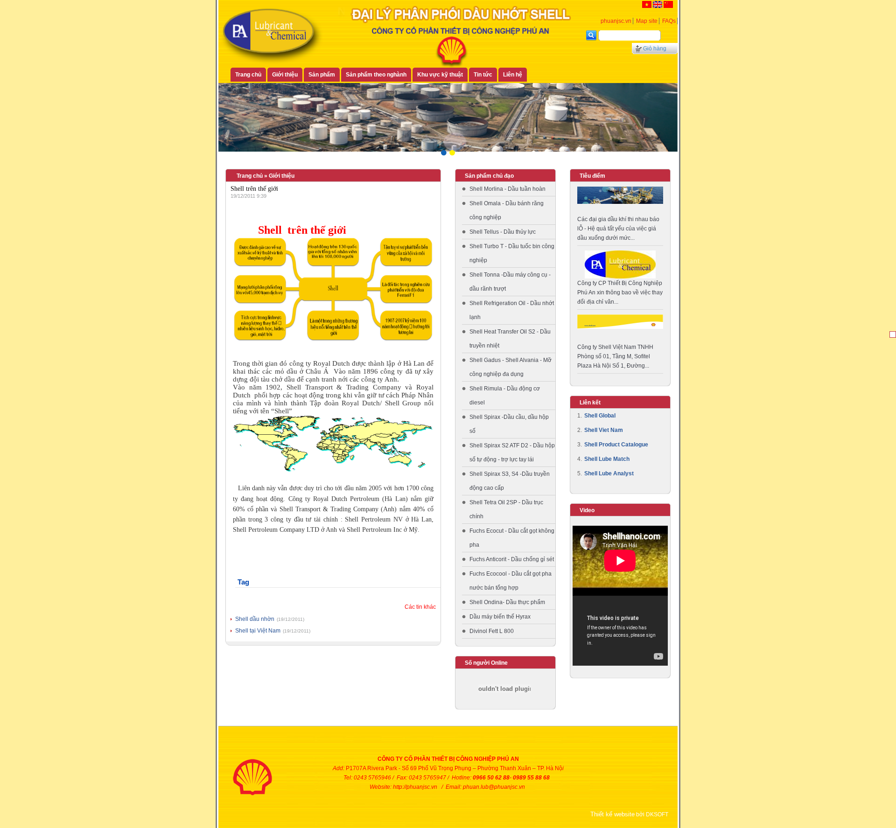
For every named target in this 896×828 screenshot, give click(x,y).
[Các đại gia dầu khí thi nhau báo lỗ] (620, 194)
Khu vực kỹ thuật (440, 74)
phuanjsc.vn (616, 21)
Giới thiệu (285, 74)
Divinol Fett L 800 (491, 631)
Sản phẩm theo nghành (376, 74)
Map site (647, 21)
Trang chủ (248, 74)
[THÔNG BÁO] (620, 264)
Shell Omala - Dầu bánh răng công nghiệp (506, 210)
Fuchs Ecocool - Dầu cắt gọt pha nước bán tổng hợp (510, 581)
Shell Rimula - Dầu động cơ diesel (504, 395)
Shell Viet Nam (603, 430)
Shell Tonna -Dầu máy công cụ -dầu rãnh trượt (510, 281)
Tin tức (483, 74)
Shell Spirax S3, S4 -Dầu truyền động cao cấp (509, 481)
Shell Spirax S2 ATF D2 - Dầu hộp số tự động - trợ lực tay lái (512, 452)
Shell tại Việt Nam (257, 630)
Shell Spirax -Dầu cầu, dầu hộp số (509, 424)
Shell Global (600, 415)
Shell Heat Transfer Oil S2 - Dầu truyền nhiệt (510, 338)
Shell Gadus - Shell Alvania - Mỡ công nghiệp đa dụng (510, 367)
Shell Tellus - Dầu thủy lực (502, 232)
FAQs (669, 21)
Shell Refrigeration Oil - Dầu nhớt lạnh (511, 310)
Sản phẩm (321, 74)
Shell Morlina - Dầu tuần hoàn (507, 189)
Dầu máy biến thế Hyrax (500, 616)
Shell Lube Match (607, 459)
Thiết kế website (612, 814)
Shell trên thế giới (254, 188)
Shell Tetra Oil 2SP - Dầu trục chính (506, 509)
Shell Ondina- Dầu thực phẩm (507, 602)
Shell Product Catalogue (616, 444)
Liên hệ (512, 74)
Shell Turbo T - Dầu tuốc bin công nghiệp (511, 253)
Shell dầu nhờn (254, 619)
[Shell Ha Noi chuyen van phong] (620, 321)
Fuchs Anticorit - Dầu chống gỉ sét (511, 559)
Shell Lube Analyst (609, 473)
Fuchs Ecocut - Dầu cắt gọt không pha (511, 538)
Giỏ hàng (654, 48)
